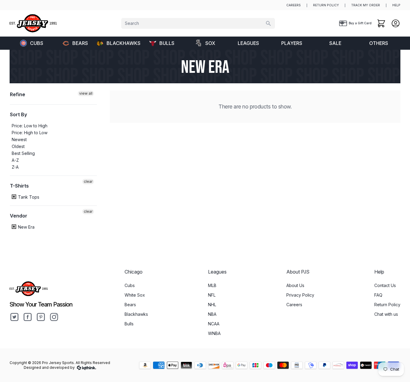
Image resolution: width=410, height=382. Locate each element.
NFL (212, 295)
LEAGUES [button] (248, 43)
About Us (295, 285)
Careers (294, 304)
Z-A (15, 167)
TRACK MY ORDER (365, 5)
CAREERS (293, 5)
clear (88, 181)
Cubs (36, 43)
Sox (210, 43)
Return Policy (387, 304)
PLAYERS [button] (291, 43)
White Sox (135, 295)
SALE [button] (335, 43)
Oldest (18, 146)
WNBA (214, 333)
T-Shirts (19, 186)
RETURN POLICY (326, 5)
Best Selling (23, 153)
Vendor (18, 216)
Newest (19, 139)
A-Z (15, 160)
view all (85, 93)
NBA (212, 314)
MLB (212, 285)
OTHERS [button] (378, 43)
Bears (80, 43)
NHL (212, 304)
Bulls (166, 43)
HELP (396, 5)
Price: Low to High (29, 125)
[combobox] (198, 23)
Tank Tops (28, 197)
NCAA (213, 323)
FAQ (378, 295)
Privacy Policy (300, 295)
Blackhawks (123, 43)
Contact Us (385, 285)
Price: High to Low (29, 132)
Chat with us (386, 314)
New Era (26, 226)
